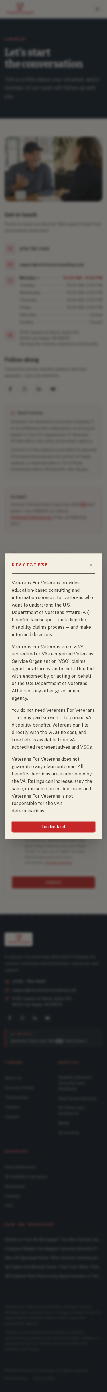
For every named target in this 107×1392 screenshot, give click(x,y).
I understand (53, 826)
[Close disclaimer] (90, 565)
